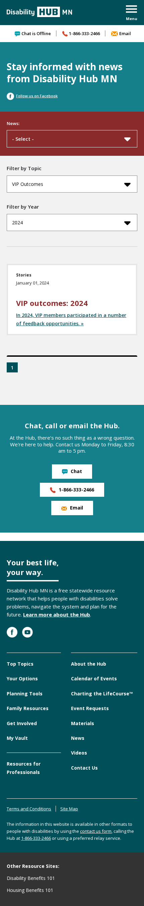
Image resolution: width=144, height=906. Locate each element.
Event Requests (90, 708)
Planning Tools (25, 693)
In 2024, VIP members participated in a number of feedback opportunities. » (71, 319)
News (77, 738)
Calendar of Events (94, 678)
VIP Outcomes (27, 184)
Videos (79, 753)
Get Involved (22, 723)
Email (125, 33)
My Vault (17, 738)
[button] (131, 13)
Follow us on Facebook (37, 95)
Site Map (69, 809)
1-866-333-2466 (84, 33)
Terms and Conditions (29, 809)
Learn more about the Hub (56, 614)
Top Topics (20, 664)
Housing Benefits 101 (30, 890)
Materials (82, 723)
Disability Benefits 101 (31, 878)
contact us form (96, 831)
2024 (17, 222)
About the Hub (88, 664)
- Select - (23, 138)
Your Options (22, 678)
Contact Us (84, 768)
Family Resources (28, 708)
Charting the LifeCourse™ (102, 693)
